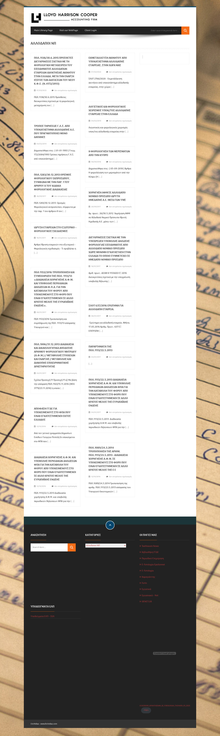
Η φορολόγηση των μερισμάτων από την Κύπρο (109, 153)
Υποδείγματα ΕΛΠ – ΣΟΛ (42, 616)
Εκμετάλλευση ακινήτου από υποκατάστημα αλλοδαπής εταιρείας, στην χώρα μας (108, 62)
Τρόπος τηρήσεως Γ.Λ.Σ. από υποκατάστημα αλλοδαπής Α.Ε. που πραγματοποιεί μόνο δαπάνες (54, 131)
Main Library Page (43, 30)
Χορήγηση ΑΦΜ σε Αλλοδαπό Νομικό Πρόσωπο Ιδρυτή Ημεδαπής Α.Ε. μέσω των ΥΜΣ (107, 196)
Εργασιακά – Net (150, 595)
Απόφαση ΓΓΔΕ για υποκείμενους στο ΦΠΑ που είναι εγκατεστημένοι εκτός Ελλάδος (52, 414)
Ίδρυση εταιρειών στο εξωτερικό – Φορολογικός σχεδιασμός (55, 229)
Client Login (91, 30)
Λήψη (146, 710)
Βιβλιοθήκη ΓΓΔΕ (150, 552)
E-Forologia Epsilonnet (153, 565)
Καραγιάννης (148, 577)
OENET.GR (147, 602)
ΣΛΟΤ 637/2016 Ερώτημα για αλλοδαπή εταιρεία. (106, 308)
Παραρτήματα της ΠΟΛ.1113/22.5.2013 (100, 349)
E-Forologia (148, 571)
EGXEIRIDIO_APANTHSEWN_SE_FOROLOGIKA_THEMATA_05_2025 (165, 705)
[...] (52, 105)
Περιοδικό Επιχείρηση (153, 558)
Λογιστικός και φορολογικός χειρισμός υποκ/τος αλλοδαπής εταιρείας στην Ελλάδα (109, 110)
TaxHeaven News (150, 546)
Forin (144, 583)
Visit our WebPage (68, 30)
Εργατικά (146, 589)
